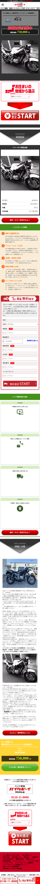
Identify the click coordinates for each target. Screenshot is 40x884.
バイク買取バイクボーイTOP (11, 855)
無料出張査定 (19, 859)
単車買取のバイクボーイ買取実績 (12, 868)
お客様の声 (35, 857)
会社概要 (3, 875)
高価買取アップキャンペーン (13, 711)
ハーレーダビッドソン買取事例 (24, 863)
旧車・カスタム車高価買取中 (11, 866)
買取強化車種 (6, 861)
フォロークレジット (19, 861)
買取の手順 (6, 857)
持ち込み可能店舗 (8, 859)
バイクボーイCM (7, 863)
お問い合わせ (10, 875)
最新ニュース (30, 859)
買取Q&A (26, 857)
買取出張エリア (16, 857)
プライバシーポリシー (22, 875)
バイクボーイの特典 (33, 861)
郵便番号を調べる (32, 340)
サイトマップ (21, 876)
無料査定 (20, 383)
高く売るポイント (27, 855)
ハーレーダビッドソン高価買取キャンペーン (15, 864)
